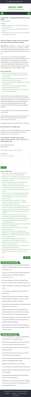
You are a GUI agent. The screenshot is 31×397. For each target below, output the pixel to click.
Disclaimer (11, 150)
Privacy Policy (15, 395)
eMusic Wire (15, 7)
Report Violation (18, 150)
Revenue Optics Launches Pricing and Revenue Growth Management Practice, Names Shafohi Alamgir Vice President (16, 211)
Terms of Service (22, 393)
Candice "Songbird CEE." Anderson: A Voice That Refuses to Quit (16, 287)
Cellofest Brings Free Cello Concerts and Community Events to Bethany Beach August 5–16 (15, 354)
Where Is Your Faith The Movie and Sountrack (13, 363)
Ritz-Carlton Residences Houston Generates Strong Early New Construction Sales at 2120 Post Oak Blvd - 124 (16, 281)
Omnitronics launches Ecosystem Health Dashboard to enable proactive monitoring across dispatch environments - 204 (16, 275)
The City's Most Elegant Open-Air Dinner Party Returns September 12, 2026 (15, 349)
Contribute (14, 393)
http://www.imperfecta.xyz (12, 134)
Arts (8, 146)
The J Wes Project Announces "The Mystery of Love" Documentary (15, 292)
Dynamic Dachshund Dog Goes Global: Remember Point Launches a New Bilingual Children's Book (16, 359)
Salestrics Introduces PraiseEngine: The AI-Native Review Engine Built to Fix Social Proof (16, 305)
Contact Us (7, 393)
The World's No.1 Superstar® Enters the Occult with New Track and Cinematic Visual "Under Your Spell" (16, 343)
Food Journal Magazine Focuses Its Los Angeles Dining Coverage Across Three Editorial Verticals (15, 338)
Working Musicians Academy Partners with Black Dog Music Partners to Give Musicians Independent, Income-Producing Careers (16, 327)
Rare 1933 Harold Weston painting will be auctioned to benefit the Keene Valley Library (15, 376)
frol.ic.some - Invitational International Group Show (15, 18)
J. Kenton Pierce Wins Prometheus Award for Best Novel (16, 367)
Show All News (4, 150)
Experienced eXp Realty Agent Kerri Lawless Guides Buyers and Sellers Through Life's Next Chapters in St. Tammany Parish (15, 74)
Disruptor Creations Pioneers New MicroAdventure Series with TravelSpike (16, 371)
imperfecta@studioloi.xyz (22, 139)
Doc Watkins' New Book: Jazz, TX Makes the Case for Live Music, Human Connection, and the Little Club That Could (16, 251)
